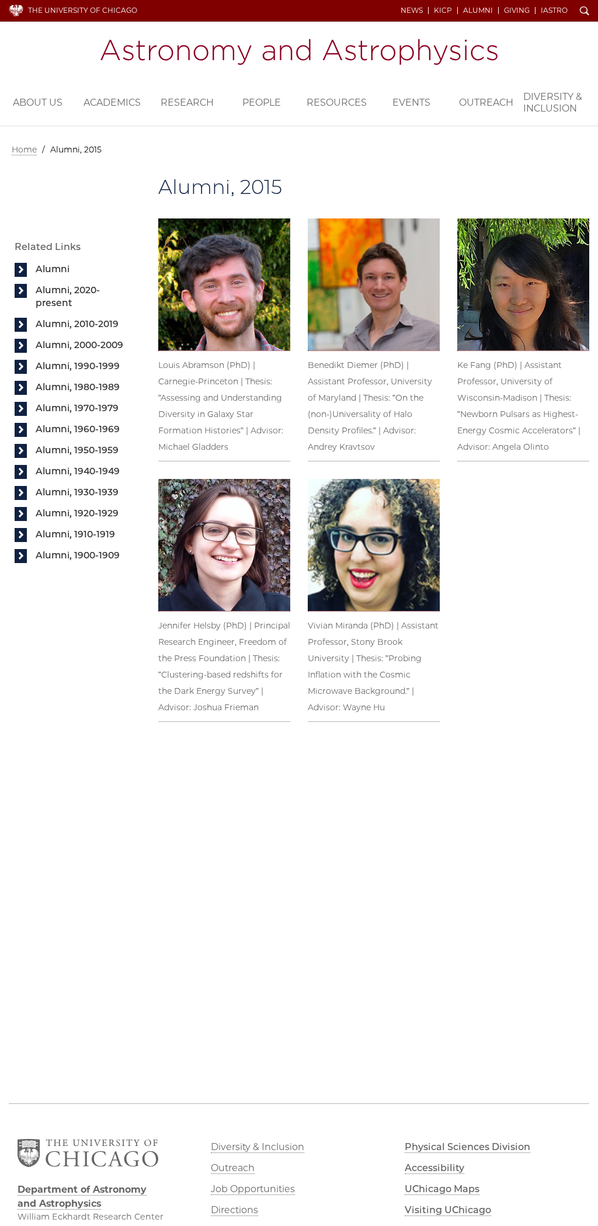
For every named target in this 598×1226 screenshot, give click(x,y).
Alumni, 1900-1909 (78, 555)
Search (584, 11)
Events (411, 102)
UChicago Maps (442, 1188)
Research (187, 102)
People (261, 102)
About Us (37, 102)
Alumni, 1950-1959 (77, 450)
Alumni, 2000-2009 (79, 344)
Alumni (478, 10)
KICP (443, 10)
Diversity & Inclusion (552, 102)
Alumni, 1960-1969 (78, 429)
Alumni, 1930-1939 (77, 492)
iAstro (554, 10)
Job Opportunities (253, 1188)
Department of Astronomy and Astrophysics (299, 52)
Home (24, 149)
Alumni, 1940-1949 (78, 471)
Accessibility (434, 1167)
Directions (234, 1209)
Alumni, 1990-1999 (78, 365)
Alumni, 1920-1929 (77, 513)
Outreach (486, 102)
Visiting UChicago (448, 1209)
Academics (112, 102)
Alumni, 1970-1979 (77, 408)
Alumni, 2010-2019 (77, 323)
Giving (517, 10)
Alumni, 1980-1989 (78, 387)
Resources (337, 102)
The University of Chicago (82, 10)
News (412, 10)
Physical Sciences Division (467, 1146)
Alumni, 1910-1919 (75, 534)
